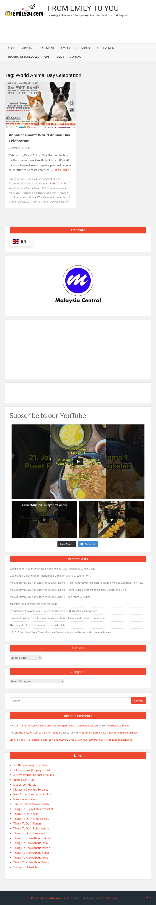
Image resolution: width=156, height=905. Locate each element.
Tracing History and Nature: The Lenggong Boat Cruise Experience (57, 725)
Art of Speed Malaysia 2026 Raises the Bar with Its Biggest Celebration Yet (53, 610)
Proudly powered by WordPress (50, 897)
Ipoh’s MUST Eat (23, 779)
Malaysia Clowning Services (30, 789)
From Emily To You (83, 8)
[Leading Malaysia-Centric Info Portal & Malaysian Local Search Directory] (78, 284)
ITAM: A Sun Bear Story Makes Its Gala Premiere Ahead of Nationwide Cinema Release (60, 632)
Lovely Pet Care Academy (49, 188)
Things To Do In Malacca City (31, 818)
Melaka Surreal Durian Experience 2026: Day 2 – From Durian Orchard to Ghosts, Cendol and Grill (68, 589)
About (12, 48)
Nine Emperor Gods (25, 799)
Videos (86, 48)
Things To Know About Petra (31, 857)
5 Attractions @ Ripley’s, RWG (32, 770)
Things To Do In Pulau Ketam (31, 828)
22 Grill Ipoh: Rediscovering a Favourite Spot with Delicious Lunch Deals (52, 568)
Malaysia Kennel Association (39, 192)
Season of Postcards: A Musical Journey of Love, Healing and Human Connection (57, 617)
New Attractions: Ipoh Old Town (33, 794)
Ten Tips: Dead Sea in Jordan (31, 804)
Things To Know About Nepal (31, 852)
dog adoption (16, 178)
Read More (61, 170)
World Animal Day (48, 197)
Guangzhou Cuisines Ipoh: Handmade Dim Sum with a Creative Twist (50, 575)
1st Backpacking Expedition (30, 765)
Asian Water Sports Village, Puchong (39, 732)
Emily (13, 739)
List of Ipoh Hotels (24, 784)
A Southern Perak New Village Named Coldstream (108, 732)
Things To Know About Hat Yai (32, 838)
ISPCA (56, 183)
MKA (63, 192)
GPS (46, 56)
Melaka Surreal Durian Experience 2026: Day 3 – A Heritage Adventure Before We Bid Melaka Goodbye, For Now (76, 582)
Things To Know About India (30, 843)
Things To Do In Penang (27, 823)
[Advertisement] (82, 31)
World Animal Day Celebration (51, 201)
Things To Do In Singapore (29, 833)
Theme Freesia (108, 897)
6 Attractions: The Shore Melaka (33, 774)
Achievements (107, 48)
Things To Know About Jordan (31, 847)
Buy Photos (68, 48)
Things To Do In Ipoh (25, 813)
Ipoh (30, 178)
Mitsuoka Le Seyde (118, 725)
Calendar (47, 48)
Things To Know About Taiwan (31, 862)
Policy (59, 56)
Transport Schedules (23, 56)
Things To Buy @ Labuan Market (33, 809)
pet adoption (26, 197)
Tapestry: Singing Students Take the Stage (33, 603)
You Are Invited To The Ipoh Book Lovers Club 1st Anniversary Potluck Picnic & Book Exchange (76, 739)
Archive (28, 48)
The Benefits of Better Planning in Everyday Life (37, 625)
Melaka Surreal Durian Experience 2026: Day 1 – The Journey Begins (50, 596)
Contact (76, 56)
